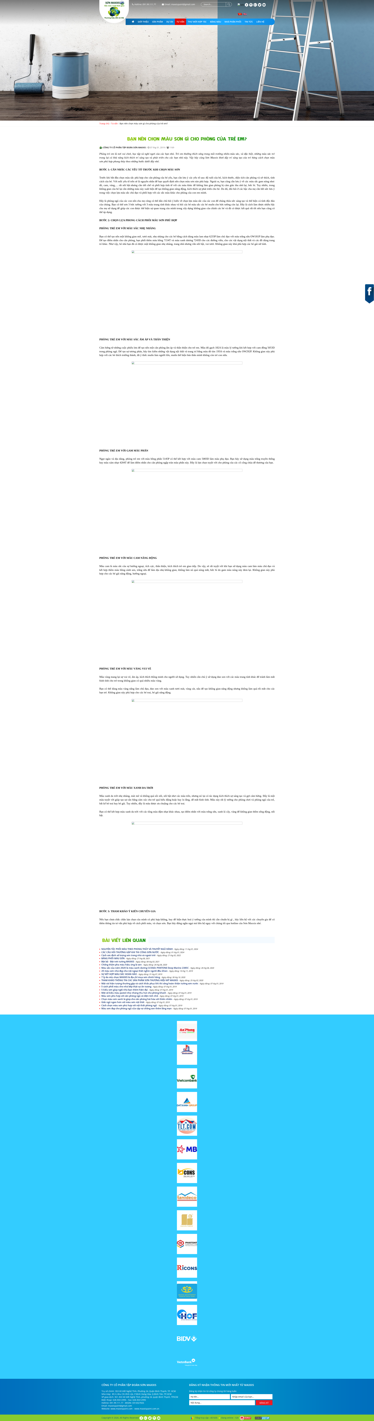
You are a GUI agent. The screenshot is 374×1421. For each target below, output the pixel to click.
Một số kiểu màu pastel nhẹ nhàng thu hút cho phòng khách (146, 992)
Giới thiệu (143, 21)
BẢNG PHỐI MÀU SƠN (125, 958)
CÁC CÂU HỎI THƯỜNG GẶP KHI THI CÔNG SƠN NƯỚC (142, 952)
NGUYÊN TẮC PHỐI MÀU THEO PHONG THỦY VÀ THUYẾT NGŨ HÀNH (149, 948)
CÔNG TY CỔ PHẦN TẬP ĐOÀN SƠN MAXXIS (124, 147)
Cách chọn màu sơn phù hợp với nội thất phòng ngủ (141, 1005)
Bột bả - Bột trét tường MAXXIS (130, 961)
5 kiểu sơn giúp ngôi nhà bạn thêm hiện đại (137, 989)
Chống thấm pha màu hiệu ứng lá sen (134, 964)
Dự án (169, 21)
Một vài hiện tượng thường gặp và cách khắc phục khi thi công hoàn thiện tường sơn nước (162, 983)
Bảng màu (215, 21)
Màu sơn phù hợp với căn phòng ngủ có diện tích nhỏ (142, 995)
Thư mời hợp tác (197, 21)
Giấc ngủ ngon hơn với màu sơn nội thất (135, 1002)
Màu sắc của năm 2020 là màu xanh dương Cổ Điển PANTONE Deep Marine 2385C (157, 967)
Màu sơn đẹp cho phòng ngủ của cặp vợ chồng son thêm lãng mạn (149, 1008)
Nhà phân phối (233, 21)
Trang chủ (104, 123)
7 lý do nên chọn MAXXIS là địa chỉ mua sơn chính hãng (143, 977)
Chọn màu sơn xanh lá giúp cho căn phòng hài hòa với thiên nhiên (149, 999)
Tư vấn (180, 21)
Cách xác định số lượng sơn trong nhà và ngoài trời (141, 955)
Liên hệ (260, 21)
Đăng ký (264, 1402)
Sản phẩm (157, 21)
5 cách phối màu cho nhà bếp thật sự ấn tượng (138, 986)
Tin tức (249, 21)
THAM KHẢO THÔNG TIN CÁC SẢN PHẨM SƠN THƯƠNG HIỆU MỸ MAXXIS (152, 980)
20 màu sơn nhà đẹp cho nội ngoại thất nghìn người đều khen (147, 970)
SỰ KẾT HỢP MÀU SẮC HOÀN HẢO (131, 974)
